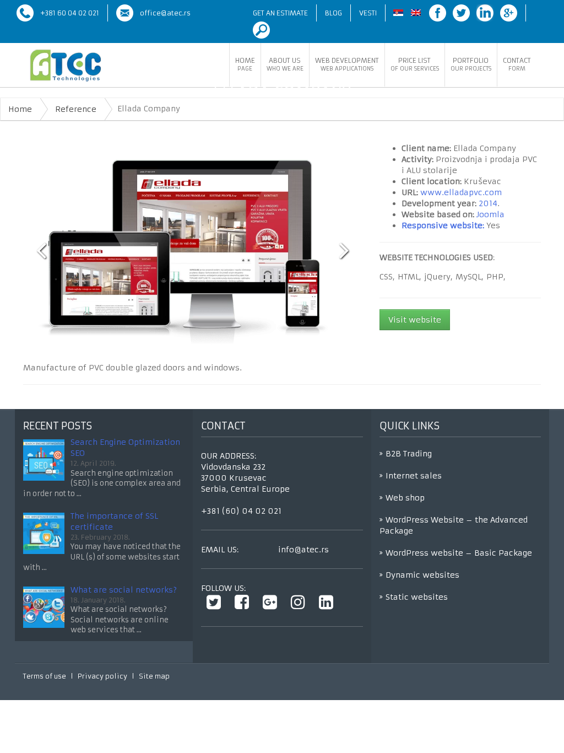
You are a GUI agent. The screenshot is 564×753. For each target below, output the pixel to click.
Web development (347, 64)
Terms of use (44, 676)
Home (245, 64)
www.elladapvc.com (461, 192)
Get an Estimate (280, 13)
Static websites (417, 597)
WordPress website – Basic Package (459, 553)
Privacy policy (102, 676)
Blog (333, 13)
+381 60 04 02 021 (69, 13)
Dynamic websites (422, 575)
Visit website (414, 320)
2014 (488, 203)
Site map (154, 676)
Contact (517, 64)
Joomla (490, 214)
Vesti (368, 13)
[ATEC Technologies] (66, 66)
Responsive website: (443, 225)
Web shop (405, 498)
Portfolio (471, 64)
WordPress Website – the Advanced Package (453, 525)
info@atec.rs (303, 550)
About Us (285, 64)
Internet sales (414, 476)
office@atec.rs (165, 13)
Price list (415, 64)
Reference (75, 109)
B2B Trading (409, 454)
